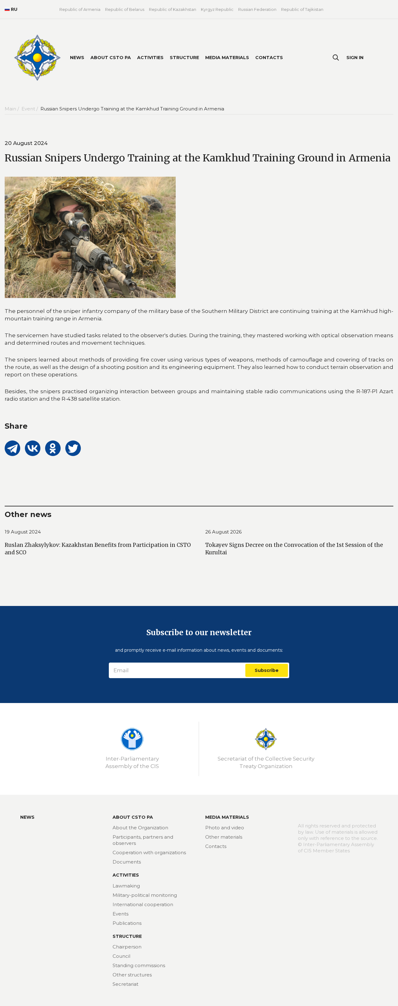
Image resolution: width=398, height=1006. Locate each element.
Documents (127, 862)
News (77, 57)
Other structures (132, 975)
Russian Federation (257, 9)
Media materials (227, 57)
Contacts (269, 57)
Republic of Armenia (79, 9)
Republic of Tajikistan (302, 9)
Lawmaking (126, 886)
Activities (150, 57)
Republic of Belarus (124, 9)
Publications (127, 923)
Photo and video (224, 828)
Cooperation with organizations (149, 852)
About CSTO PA (110, 57)
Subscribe (267, 670)
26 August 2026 (223, 532)
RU (14, 9)
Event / (30, 109)
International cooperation (143, 904)
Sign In (354, 57)
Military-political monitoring (145, 895)
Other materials (223, 837)
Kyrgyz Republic (217, 9)
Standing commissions (139, 965)
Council (121, 956)
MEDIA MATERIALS (227, 817)
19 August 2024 (23, 532)
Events (120, 914)
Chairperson (127, 947)
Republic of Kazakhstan (172, 9)
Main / (12, 109)
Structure (184, 57)
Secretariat (125, 984)
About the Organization (140, 828)
